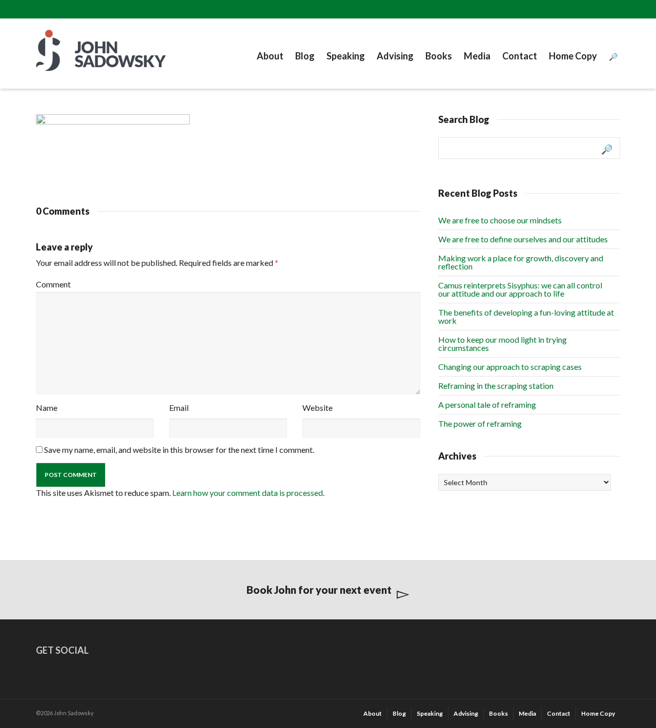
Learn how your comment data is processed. (248, 492)
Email (179, 407)
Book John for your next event (319, 590)
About (270, 55)
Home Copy (573, 55)
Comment (53, 284)
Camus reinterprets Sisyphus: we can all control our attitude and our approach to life (520, 289)
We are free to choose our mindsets (500, 220)
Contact (519, 55)
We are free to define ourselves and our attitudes (523, 239)
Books (438, 55)
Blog (305, 55)
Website (317, 407)
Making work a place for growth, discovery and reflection (520, 262)
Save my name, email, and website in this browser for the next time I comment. (179, 449)
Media (477, 55)
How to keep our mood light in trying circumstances (502, 343)
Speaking (345, 55)
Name (46, 407)
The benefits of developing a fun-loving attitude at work (526, 316)
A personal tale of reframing (487, 404)
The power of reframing (480, 423)
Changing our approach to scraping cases (510, 366)
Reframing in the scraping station (496, 385)
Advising (395, 55)
